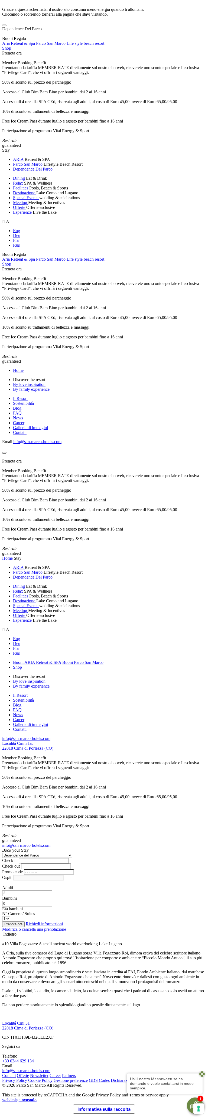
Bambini (9, 898)
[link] (2, 1051)
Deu (16, 235)
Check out (11, 866)
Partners (69, 1075)
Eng (16, 230)
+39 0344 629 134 (18, 1061)
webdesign (19, 1099)
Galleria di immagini (30, 427)
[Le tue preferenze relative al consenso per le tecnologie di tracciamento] (198, 1108)
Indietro (9, 934)
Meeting (20, 202)
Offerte (19, 207)
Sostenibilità (23, 403)
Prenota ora (12, 53)
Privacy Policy (14, 1080)
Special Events (26, 197)
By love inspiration (29, 384)
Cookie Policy (40, 1080)
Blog (17, 408)
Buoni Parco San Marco (82, 662)
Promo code (12, 871)
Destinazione (24, 193)
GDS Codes (99, 1080)
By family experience (31, 389)
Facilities (21, 188)
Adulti (7, 887)
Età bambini (12, 908)
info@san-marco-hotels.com (37, 441)
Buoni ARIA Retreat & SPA (37, 662)
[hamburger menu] (4, 25)
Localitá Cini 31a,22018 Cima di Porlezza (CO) (27, 745)
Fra (16, 240)
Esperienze (23, 212)
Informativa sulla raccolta (104, 1109)
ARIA (19, 159)
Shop (6, 48)
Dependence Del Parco (33, 169)
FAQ (17, 413)
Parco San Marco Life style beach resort (70, 43)
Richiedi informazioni (44, 924)
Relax (18, 183)
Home (18, 370)
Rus (16, 245)
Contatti (20, 432)
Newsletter (39, 1075)
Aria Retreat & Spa (18, 43)
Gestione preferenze (71, 1080)
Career (18, 422)
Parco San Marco (28, 164)
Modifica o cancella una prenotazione (34, 929)
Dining (19, 178)
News (18, 418)
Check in (10, 860)
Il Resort (20, 398)
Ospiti (7, 877)
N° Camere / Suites (18, 913)
